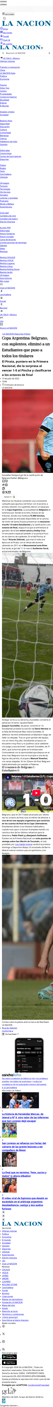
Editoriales (5, 150)
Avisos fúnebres (7, 233)
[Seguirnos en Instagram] (3, 1342)
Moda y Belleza (7, 204)
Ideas (2, 248)
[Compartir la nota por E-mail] (9, 492)
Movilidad (4, 100)
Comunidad (5, 132)
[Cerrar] (41, 48)
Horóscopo (5, 192)
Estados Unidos (7, 111)
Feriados (4, 195)
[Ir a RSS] (3, 1350)
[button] (26, 187)
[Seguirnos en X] (3, 1334)
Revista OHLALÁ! (7, 257)
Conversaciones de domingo (13, 242)
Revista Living (6, 266)
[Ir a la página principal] (26, 25)
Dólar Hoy (4, 88)
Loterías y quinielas (9, 198)
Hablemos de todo (8, 141)
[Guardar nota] (3, 481)
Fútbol (3, 165)
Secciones (7, 32)
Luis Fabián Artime (23, 844)
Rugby (3, 168)
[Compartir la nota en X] (6, 492)
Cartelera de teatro (9, 218)
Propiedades (6, 94)
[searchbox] (25, 53)
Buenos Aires (6, 120)
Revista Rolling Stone (9, 269)
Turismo (4, 186)
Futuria (3, 85)
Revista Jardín (6, 272)
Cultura (3, 129)
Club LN (6, 40)
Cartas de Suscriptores (10, 156)
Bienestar (4, 135)
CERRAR (3, 2)
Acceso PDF (5, 227)
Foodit (6, 36)
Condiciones (33, 1385)
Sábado (3, 245)
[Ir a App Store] (9, 1364)
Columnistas (6, 153)
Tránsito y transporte (10, 67)
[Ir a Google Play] (9, 1358)
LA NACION (7, 334)
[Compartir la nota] (3, 485)
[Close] (3, 1212)
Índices (3, 103)
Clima (2, 70)
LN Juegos (4, 183)
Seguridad (5, 123)
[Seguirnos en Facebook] (3, 1327)
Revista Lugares (7, 263)
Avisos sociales (7, 236)
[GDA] (9, 1394)
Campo (3, 91)
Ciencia (3, 138)
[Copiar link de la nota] (3, 488)
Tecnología (5, 189)
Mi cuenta (7, 43)
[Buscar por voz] (49, 53)
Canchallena (5, 174)
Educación (5, 126)
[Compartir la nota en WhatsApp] (6, 485)
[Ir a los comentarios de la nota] (6, 481)
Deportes (18, 334)
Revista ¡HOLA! (6, 260)
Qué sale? (4, 212)
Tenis (2, 171)
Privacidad (44, 1385)
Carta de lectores (8, 239)
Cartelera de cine (8, 215)
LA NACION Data (7, 73)
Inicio (5, 29)
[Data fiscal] (3, 1402)
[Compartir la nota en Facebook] (3, 492)
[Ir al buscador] (4, 18)
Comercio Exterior (8, 97)
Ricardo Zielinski (9, 1028)
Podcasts (4, 201)
